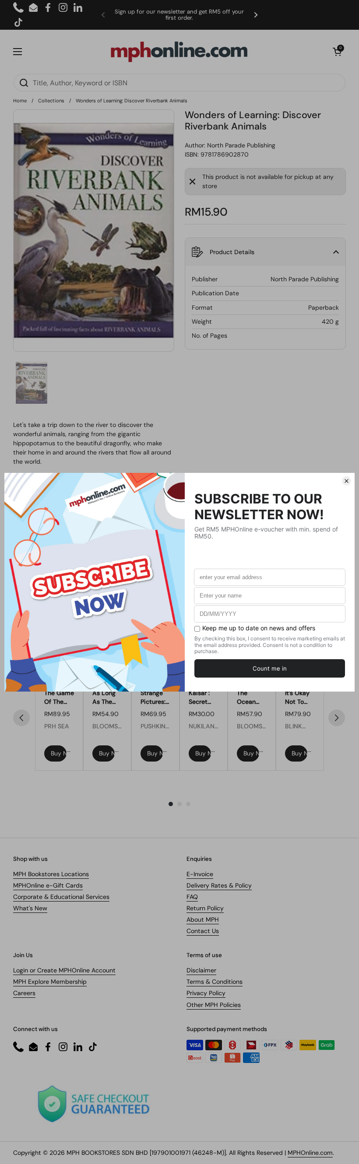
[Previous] (21, 718)
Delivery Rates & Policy (219, 885)
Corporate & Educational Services (61, 897)
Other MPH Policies (214, 1005)
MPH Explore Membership (50, 982)
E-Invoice (200, 874)
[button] (337, 51)
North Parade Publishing (241, 145)
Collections (51, 101)
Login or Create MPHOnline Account (64, 970)
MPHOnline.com (310, 1153)
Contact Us (203, 931)
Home (20, 101)
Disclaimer (201, 970)
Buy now (59, 753)
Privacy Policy (206, 993)
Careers (24, 993)
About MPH (203, 919)
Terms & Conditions (215, 982)
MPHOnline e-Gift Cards (48, 885)
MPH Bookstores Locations (51, 874)
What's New (30, 908)
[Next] (336, 718)
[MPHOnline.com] (179, 51)
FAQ (192, 897)
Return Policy (205, 908)
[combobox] (179, 82)
